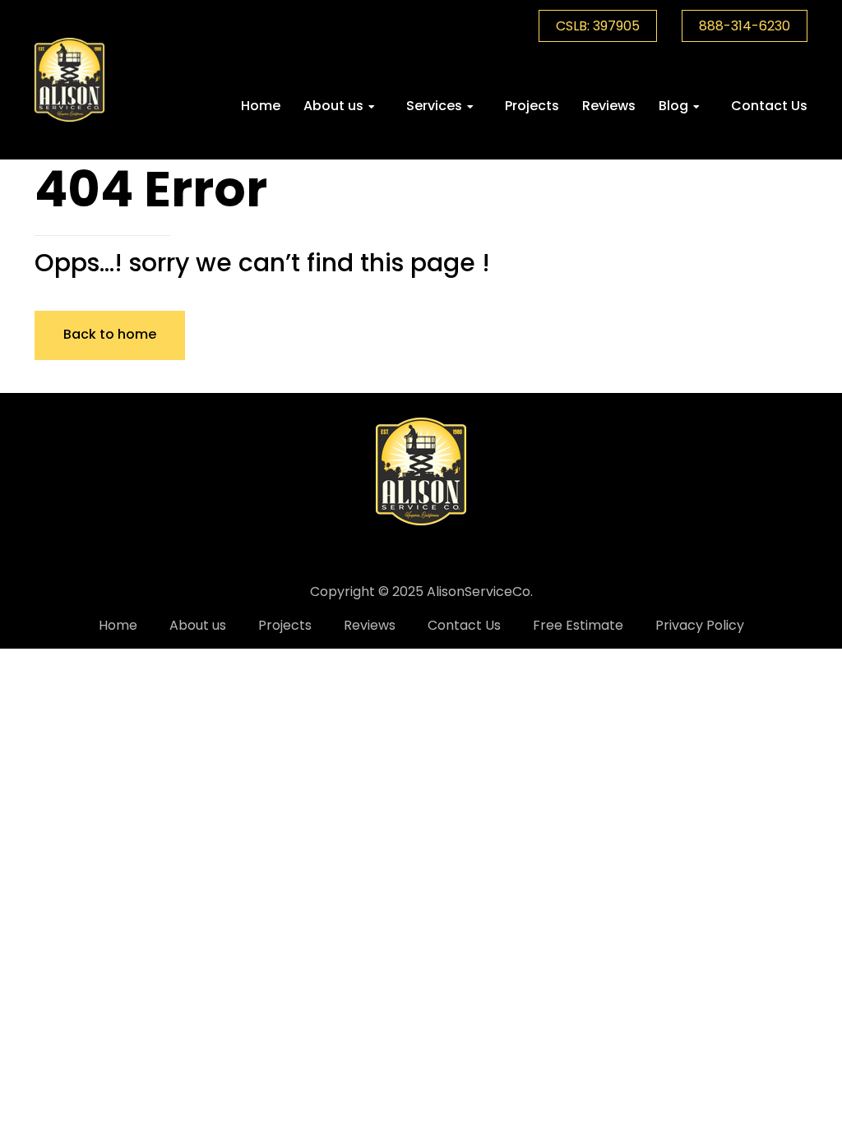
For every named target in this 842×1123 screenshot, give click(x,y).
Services (434, 105)
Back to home (109, 334)
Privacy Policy (699, 625)
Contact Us (769, 105)
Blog (673, 105)
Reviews (609, 105)
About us (333, 105)
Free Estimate (578, 625)
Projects (532, 105)
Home (260, 105)
